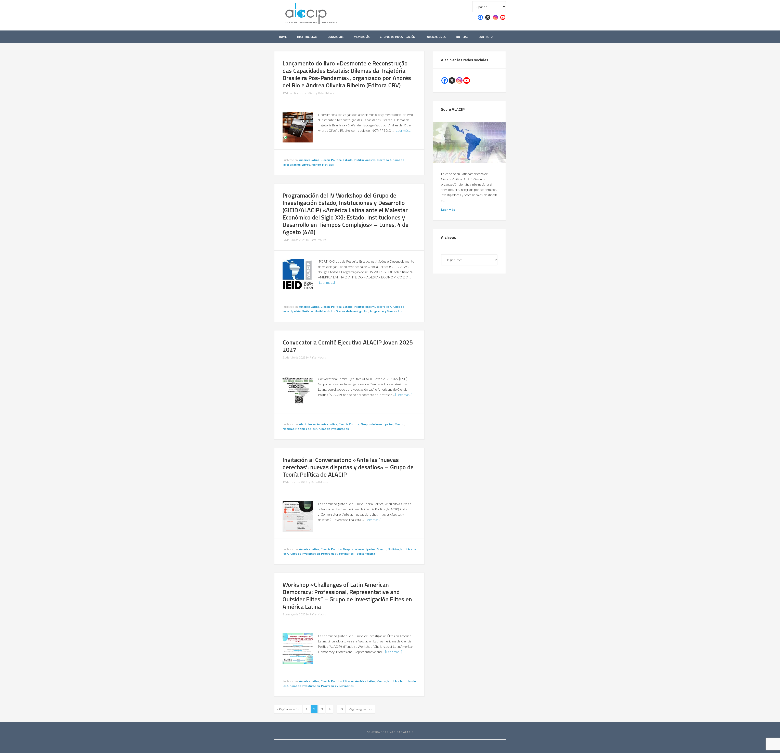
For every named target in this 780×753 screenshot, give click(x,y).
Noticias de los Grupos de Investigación (341, 311)
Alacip (321, 12)
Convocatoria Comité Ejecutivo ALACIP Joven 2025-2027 (349, 346)
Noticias (328, 164)
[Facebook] (480, 17)
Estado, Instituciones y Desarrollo (366, 160)
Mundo (316, 164)
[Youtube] (502, 17)
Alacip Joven (307, 424)
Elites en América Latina (359, 681)
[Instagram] (495, 17)
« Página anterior (288, 709)
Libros (306, 164)
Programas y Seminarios (385, 311)
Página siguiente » (361, 709)
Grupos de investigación (377, 424)
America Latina (309, 160)
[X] (487, 17)
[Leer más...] (403, 130)
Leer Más (448, 209)
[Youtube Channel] (466, 80)
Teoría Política (365, 553)
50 (341, 709)
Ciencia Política (331, 160)
